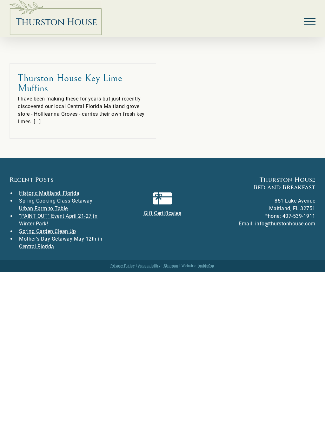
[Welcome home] (56, 17)
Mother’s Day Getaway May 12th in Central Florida (60, 242)
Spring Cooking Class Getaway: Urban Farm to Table (56, 204)
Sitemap (171, 266)
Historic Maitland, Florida (49, 193)
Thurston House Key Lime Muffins (70, 83)
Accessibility (149, 266)
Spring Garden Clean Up (47, 231)
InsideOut (206, 266)
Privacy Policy (122, 266)
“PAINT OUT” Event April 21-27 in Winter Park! (58, 220)
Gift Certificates (163, 213)
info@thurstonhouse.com (285, 224)
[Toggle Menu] (309, 21)
